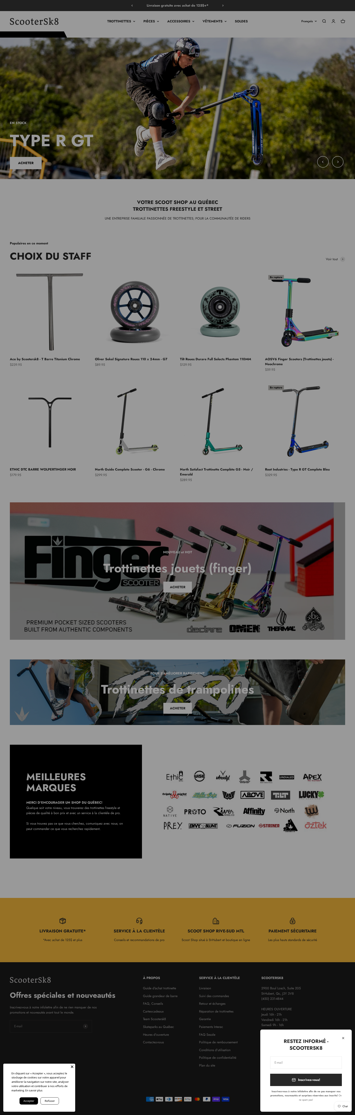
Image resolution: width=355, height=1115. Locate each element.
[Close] (72, 1067)
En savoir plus (34, 1090)
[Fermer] (343, 1038)
